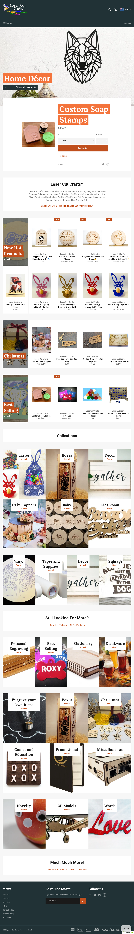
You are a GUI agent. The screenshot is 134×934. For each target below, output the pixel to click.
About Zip (7, 917)
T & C (5, 906)
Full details (63, 156)
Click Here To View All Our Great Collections (67, 869)
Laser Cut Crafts (13, 930)
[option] (67, 66)
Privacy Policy (8, 914)
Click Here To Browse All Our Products (67, 625)
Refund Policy (8, 910)
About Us (6, 902)
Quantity (100, 135)
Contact (6, 898)
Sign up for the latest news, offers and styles (64, 895)
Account (127, 23)
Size (60, 135)
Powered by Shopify (26, 930)
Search (6, 895)
